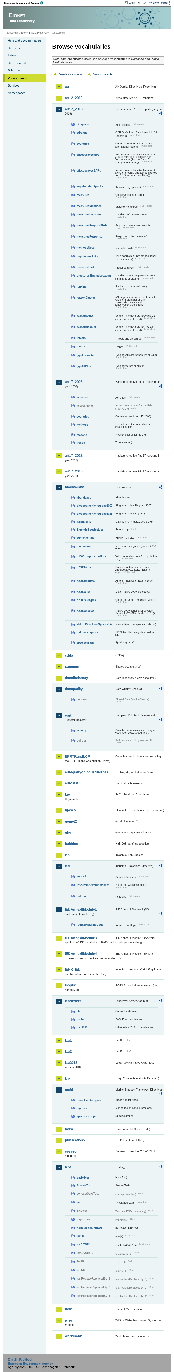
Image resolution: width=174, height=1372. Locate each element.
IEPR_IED (73, 969)
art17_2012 (74, 455)
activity (81, 730)
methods (82, 424)
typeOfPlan (84, 366)
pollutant (82, 896)
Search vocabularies (70, 74)
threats (81, 338)
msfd (69, 1089)
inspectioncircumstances (93, 885)
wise (68, 1320)
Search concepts (102, 74)
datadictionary (76, 678)
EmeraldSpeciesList (90, 529)
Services (13, 85)
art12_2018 (74, 109)
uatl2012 (82, 1027)
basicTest (83, 1177)
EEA (25, 3)
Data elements (17, 63)
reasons (82, 434)
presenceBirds (86, 267)
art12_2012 (74, 98)
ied (67, 866)
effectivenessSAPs (89, 170)
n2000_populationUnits (92, 556)
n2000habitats (86, 581)
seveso (71, 1151)
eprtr (69, 715)
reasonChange (86, 297)
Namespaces (16, 93)
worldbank (73, 1336)
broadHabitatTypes (89, 1100)
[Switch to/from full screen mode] (145, 3)
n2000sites (83, 592)
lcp (67, 1078)
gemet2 (71, 821)
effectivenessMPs (88, 154)
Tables (12, 55)
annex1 (81, 876)
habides (71, 843)
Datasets (14, 48)
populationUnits (87, 256)
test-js (80, 1235)
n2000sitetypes (86, 600)
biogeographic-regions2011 (94, 513)
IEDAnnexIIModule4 (81, 954)
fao (67, 794)
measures (83, 195)
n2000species (85, 610)
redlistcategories (87, 632)
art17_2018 (74, 471)
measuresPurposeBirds (92, 225)
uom (68, 1309)
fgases (70, 810)
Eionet (24, 32)
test (68, 1167)
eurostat (71, 783)
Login (131, 2)
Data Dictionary (40, 32)
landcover (73, 1001)
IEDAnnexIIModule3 (81, 938)
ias (67, 855)
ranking (82, 286)
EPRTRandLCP (77, 756)
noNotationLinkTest (89, 1227)
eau (79, 1202)
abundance (84, 497)
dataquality (84, 521)
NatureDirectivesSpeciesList (95, 624)
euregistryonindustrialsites (86, 772)
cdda (69, 655)
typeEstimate (85, 355)
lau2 (68, 1051)
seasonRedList (86, 326)
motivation (84, 546)
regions (82, 1108)
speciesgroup (85, 642)
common (72, 666)
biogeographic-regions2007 (94, 505)
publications (75, 1140)
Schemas (14, 70)
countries (83, 143)
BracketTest (84, 1185)
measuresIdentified (89, 206)
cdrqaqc (82, 132)
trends (81, 346)
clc (78, 1011)
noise (69, 1129)
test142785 (83, 1244)
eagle (80, 1019)
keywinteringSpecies (90, 186)
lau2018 (71, 1063)
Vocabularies (17, 78)
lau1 (68, 1040)
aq (67, 86)
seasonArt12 (85, 315)
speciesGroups (86, 1116)
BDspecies (83, 124)
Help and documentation (24, 40)
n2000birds (84, 567)
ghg (68, 832)
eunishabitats (85, 537)
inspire (70, 985)
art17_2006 (74, 382)
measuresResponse (89, 236)
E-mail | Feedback (20, 1359)
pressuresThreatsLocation (94, 275)
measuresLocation (89, 214)
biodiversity (74, 487)
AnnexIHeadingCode (90, 924)
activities (82, 397)
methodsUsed (86, 247)
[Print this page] (139, 3)
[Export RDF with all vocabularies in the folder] (160, 113)
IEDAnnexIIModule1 (81, 909)
